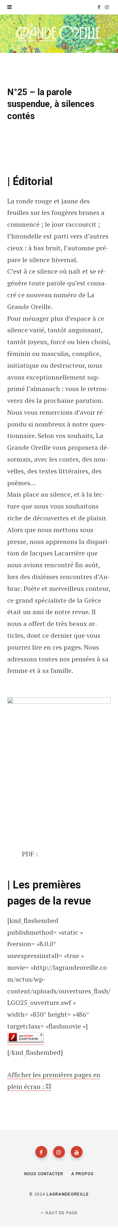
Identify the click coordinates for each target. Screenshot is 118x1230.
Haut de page (61, 1213)
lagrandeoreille (68, 1194)
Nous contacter (43, 1174)
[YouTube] (77, 1152)
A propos (82, 1174)
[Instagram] (59, 1152)
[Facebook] (41, 1152)
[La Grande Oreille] (59, 33)
